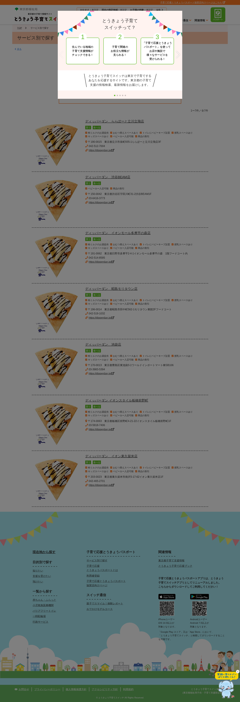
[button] (178, 55)
